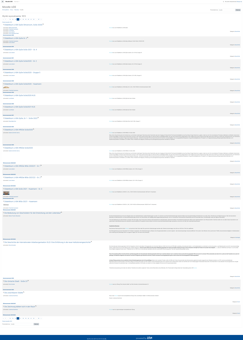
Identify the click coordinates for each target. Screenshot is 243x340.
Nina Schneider (12, 245)
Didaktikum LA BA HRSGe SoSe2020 (18, 130)
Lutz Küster (11, 30)
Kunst (238, 301)
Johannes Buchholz (13, 295)
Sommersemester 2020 (8, 35)
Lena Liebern (12, 32)
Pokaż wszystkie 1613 (7, 22)
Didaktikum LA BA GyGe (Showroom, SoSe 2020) (23, 25)
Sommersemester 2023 (8, 126)
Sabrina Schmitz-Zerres (14, 132)
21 (31, 19)
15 (15, 19)
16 (18, 19)
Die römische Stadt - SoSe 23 (15, 281)
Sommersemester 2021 (8, 58)
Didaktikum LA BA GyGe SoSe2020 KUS (19, 95)
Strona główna (5, 9)
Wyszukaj (16, 9)
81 (38, 19)
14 (12, 19)
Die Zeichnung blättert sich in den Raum (19, 307)
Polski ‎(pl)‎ (16, 1)
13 (10, 19)
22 (33, 19)
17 (20, 19)
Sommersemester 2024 (8, 278)
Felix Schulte (12, 284)
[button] (223, 1)
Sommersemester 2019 (8, 46)
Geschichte (237, 31)
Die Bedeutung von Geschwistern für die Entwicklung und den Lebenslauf (32, 213)
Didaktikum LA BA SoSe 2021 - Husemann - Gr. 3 (23, 189)
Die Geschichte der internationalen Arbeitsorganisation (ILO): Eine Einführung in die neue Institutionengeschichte (47, 242)
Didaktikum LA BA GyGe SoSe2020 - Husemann (22, 84)
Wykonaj (238, 10)
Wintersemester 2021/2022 (9, 185)
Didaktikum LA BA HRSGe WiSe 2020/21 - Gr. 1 (22, 166)
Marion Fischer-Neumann (14, 215)
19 (25, 19)
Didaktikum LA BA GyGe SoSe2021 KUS (19, 107)
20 (28, 19)
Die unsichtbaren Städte (13, 293)
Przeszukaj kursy (214, 9)
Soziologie (237, 237)
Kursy (11, 9)
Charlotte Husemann (13, 29)
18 (23, 19)
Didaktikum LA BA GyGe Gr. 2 (15, 38)
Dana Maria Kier (12, 121)
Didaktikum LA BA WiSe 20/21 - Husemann (20, 201)
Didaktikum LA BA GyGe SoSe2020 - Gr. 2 (20, 61)
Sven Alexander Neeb (14, 33)
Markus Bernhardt (13, 27)
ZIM (105, 338)
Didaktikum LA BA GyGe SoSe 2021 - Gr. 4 (20, 50)
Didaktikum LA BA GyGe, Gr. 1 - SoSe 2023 (20, 118)
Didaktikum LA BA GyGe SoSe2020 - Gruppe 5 (22, 72)
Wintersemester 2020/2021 (9, 163)
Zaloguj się (239, 1)
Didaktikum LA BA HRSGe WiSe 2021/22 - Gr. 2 (22, 177)
